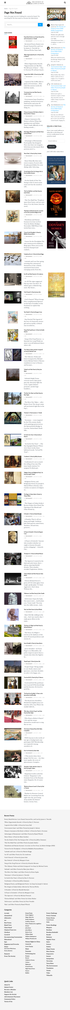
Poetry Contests (51, 915)
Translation (49, 968)
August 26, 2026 (37, 135)
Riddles (27, 973)
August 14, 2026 (37, 459)
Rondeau (49, 930)
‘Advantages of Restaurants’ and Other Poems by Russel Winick (23, 834)
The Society (29, 41)
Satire (48, 942)
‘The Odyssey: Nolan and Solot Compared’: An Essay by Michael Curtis (33, 350)
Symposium (50, 958)
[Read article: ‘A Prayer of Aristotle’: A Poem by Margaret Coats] (12, 537)
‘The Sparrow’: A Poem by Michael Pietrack (33, 553)
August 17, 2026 (37, 353)
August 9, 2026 (37, 577)
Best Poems (7, 923)
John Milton (28, 930)
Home (6, 8)
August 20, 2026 (37, 276)
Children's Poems (29, 960)
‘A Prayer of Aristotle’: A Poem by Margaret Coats (19, 892)
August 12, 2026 (37, 516)
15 (25, 375)
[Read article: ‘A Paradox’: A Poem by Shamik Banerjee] (12, 519)
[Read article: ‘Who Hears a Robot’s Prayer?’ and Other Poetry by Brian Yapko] (12, 716)
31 (25, 538)
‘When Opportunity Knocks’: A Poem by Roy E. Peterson (21, 822)
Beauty (27, 958)
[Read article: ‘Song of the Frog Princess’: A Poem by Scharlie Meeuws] (12, 335)
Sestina (48, 946)
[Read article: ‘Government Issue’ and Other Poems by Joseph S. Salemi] (12, 97)
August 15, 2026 (37, 415)
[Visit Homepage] (35, 2)
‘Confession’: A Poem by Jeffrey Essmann (33, 456)
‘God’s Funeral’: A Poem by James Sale (32, 292)
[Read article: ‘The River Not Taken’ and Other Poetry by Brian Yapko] (12, 398)
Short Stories (50, 951)
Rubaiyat (49, 937)
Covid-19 (7, 934)
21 (25, 216)
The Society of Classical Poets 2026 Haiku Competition (58, 28)
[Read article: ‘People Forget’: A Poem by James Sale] (12, 667)
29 (25, 478)
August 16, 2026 (37, 397)
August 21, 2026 (37, 256)
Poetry (27, 956)
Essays (6, 946)
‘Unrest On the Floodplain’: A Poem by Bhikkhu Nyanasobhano (32, 233)
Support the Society (10, 994)
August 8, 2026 (37, 595)
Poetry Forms (50, 918)
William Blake (29, 934)
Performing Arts (30, 953)
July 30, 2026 (36, 770)
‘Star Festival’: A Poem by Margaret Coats (33, 312)
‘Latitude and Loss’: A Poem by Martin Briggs (34, 254)
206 (26, 734)
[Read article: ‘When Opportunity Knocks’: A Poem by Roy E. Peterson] (12, 60)
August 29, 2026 (37, 41)
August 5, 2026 (37, 663)
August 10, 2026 (37, 556)
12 (25, 336)
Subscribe (52, 146)
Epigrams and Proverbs (11, 944)
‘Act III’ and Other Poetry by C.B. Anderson (33, 274)
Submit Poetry (8, 987)
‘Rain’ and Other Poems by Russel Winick (33, 609)
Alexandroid (8, 915)
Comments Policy (9, 999)
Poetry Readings (51, 925)
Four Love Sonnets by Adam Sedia (31, 750)
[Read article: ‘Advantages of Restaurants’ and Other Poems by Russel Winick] (12, 137)
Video (48, 973)
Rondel (48, 934)
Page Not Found (13, 8)
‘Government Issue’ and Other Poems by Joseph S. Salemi (58, 68)
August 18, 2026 (37, 334)
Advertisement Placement (12, 997)
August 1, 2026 (37, 733)
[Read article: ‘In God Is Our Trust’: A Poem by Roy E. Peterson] (12, 440)
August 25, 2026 (37, 155)
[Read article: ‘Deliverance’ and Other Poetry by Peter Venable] (12, 599)
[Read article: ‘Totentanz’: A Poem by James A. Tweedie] (12, 418)
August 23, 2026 (37, 214)
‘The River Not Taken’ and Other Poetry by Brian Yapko (21, 872)
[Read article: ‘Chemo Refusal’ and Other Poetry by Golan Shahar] (12, 579)
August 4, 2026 (37, 679)
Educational (8, 939)
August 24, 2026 (37, 195)
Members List (8, 992)
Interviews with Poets (10, 948)
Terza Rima (50, 963)
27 (43, 611)
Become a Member (10, 989)
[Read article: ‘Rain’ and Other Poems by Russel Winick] (12, 615)
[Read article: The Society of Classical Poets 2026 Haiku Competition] (12, 734)
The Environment (52, 966)
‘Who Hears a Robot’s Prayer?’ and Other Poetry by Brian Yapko (33, 712)
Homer (27, 925)
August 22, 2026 (37, 236)
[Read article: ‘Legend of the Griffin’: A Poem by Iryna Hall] (12, 79)
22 (25, 316)
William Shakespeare (30, 936)
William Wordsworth (30, 938)
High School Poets (30, 968)
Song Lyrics (50, 954)
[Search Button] (65, 2)
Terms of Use (8, 1001)
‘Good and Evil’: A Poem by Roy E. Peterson (33, 677)
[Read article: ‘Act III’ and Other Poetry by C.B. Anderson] (12, 279)
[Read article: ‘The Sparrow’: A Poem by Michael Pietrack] (12, 559)
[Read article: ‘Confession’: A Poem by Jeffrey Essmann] (12, 462)
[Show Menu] (5, 2)
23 (25, 278)
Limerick (28, 944)
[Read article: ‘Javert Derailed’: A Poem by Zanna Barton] (12, 648)
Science (48, 944)
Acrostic (6, 913)
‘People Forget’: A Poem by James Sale (32, 661)
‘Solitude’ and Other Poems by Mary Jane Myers (19, 869)
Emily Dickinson (29, 919)
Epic (5, 942)
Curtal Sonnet (50, 920)
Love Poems (29, 946)
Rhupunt (49, 927)
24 (25, 558)
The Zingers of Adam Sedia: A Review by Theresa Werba (21, 887)
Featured (7, 954)
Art (5, 920)
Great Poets (28, 913)
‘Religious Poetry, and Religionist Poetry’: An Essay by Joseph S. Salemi (33, 473)
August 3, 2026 (37, 697)
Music (27, 949)
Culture (27, 962)
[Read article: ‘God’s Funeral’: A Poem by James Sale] (12, 297)
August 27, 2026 (37, 96)
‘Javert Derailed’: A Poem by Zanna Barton (33, 643)
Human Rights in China (32, 941)
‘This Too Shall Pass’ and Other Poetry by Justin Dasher (21, 843)
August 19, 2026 (37, 294)
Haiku (48, 922)
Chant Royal (8, 927)
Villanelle (49, 975)
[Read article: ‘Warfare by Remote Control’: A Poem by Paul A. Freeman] (12, 792)
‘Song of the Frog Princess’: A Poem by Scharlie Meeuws (21, 863)
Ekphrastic (28, 964)
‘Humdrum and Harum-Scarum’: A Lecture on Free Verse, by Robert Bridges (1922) (33, 211)
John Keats (28, 928)
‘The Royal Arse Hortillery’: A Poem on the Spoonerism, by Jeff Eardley (33, 694)
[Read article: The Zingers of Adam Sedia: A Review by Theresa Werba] (12, 499)
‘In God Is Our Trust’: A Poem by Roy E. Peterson (19, 878)
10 (25, 137)
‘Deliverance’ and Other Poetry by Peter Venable (34, 593)
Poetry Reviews (8, 950)
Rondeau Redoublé (52, 932)
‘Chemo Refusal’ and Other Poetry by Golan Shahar (20, 898)
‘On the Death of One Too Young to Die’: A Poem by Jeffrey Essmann (33, 172)
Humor (27, 970)
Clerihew (7, 932)
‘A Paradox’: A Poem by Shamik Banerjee (32, 514)
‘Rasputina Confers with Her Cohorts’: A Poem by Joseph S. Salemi (33, 767)
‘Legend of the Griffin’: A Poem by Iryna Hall (33, 74)
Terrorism (49, 961)
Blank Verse (8, 925)
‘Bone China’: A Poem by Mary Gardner (32, 153)
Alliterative (7, 918)
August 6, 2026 (37, 629)
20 (25, 258)
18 (25, 296)
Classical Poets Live (10, 930)
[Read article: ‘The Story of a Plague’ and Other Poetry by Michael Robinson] (12, 631)
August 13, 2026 (37, 476)
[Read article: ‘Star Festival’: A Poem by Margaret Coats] (12, 317)
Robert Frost (28, 932)
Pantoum (28, 951)
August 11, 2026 (37, 536)
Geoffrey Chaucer (30, 921)
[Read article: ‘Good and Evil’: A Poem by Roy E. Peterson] (12, 683)
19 (42, 790)
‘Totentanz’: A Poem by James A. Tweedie (33, 412)
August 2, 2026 (37, 715)
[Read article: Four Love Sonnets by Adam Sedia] (12, 756)
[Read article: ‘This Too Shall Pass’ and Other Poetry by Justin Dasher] (12, 196)
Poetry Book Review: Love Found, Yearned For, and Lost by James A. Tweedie (34, 37)
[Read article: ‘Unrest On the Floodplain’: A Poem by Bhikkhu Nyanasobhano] (12, 238)
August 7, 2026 (37, 611)
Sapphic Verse (50, 939)
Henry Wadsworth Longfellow (33, 923)
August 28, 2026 (37, 76)
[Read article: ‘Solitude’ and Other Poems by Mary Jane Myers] (12, 375)
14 (25, 440)
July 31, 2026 (36, 753)
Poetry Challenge (51, 913)
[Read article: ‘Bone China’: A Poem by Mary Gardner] (12, 159)
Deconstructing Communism (13, 937)
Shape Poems (50, 949)
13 (25, 197)
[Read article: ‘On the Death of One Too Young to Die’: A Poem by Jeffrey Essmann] (12, 177)
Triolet (48, 970)
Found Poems (29, 966)
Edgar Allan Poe (29, 917)
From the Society (9, 956)
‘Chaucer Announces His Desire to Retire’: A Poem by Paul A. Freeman (33, 112)
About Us (7, 985)
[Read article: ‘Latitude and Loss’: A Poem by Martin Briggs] (12, 259)
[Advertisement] (56, 260)
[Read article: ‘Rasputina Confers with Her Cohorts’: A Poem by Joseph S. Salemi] (12, 772)
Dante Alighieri (29, 915)
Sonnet (48, 956)
